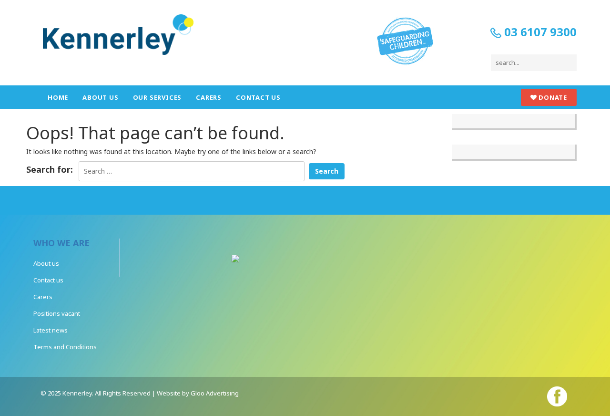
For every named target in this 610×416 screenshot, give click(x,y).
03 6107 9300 (539, 32)
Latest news (50, 330)
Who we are (61, 243)
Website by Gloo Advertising (198, 393)
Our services (157, 97)
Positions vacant (56, 313)
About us (100, 97)
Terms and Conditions (65, 347)
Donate (552, 97)
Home (58, 97)
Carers (209, 97)
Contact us (258, 97)
